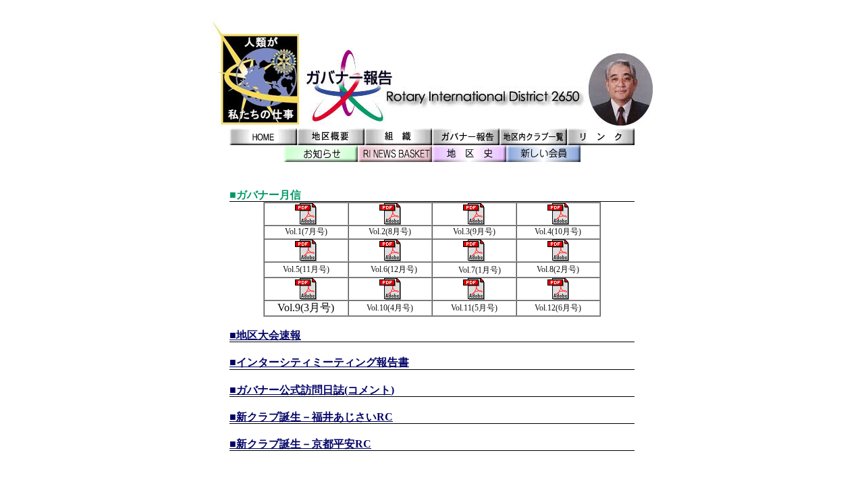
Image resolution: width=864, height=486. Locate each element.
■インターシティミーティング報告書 (319, 362)
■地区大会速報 (265, 335)
